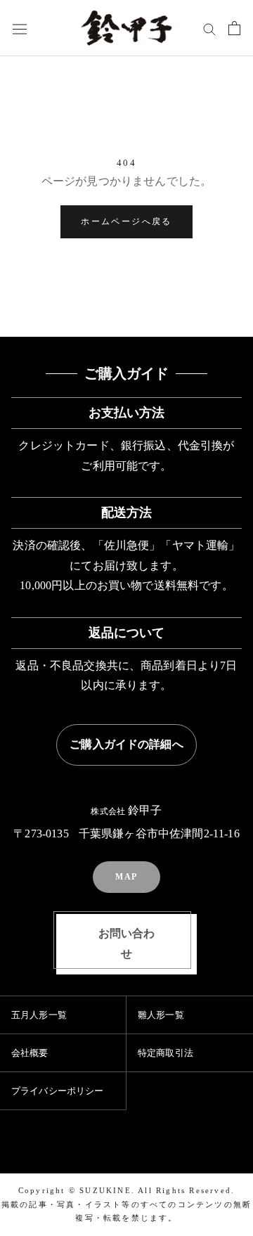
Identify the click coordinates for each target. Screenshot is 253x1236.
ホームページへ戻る (126, 221)
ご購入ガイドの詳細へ (126, 744)
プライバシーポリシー (57, 1091)
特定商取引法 (165, 1053)
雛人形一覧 (161, 1015)
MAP (126, 877)
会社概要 (29, 1053)
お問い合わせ (126, 943)
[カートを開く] (234, 28)
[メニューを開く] (20, 28)
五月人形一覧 (39, 1015)
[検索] (209, 28)
